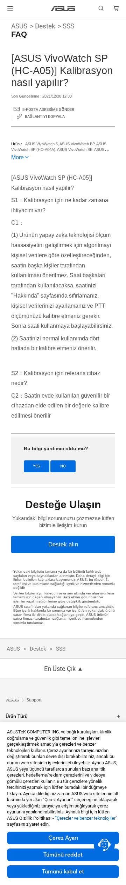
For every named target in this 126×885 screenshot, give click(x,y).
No (63, 466)
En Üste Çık (60, 668)
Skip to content (4, 21)
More (17, 157)
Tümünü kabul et (63, 871)
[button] (10, 8)
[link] (63, 8)
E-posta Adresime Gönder (48, 109)
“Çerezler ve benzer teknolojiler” (86, 818)
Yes (36, 466)
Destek (45, 26)
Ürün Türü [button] (17, 716)
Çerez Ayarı (63, 837)
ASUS (19, 26)
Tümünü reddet (63, 854)
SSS (68, 26)
